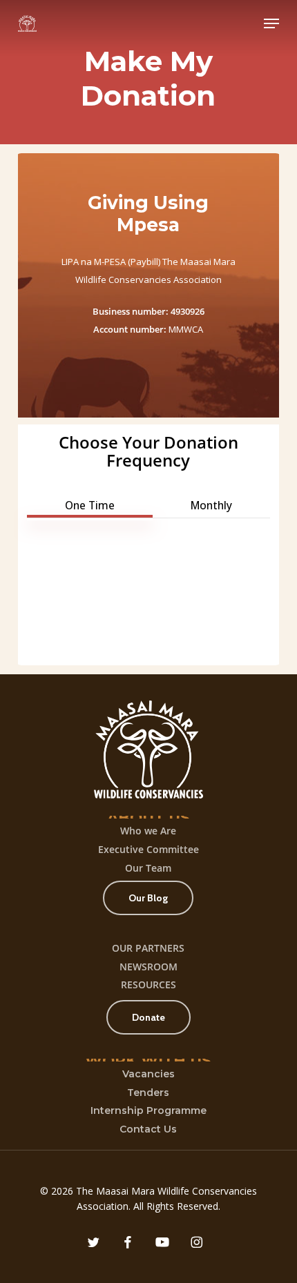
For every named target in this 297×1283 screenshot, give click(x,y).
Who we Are (148, 830)
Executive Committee (148, 849)
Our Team (148, 867)
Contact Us (148, 1129)
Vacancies (148, 1074)
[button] (271, 23)
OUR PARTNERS (148, 947)
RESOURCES (148, 984)
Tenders (148, 1092)
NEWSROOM (148, 966)
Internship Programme (148, 1110)
